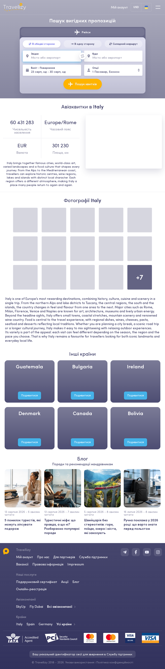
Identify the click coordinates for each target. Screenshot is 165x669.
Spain (31, 624)
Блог (75, 581)
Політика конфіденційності (114, 662)
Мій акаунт (24, 557)
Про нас (43, 557)
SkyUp (21, 606)
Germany (46, 624)
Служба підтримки (93, 557)
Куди (95, 53)
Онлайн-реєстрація (31, 589)
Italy (19, 624)
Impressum (75, 564)
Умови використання (79, 662)
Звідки (35, 53)
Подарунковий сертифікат (36, 581)
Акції (64, 581)
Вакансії (22, 564)
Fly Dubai (36, 606)
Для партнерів (64, 557)
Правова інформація (47, 564)
